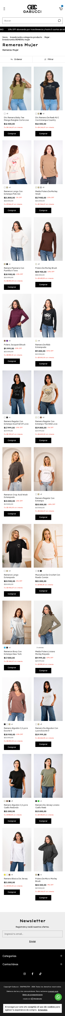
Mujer (47, 37)
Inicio (5, 37)
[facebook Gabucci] (32, 974)
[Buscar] (59, 21)
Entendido (42, 1010)
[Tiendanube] (32, 999)
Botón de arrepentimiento (33, 995)
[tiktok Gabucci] (40, 974)
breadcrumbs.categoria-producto (26, 37)
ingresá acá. (53, 991)
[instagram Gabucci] (24, 974)
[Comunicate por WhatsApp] (58, 997)
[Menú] (4, 9)
